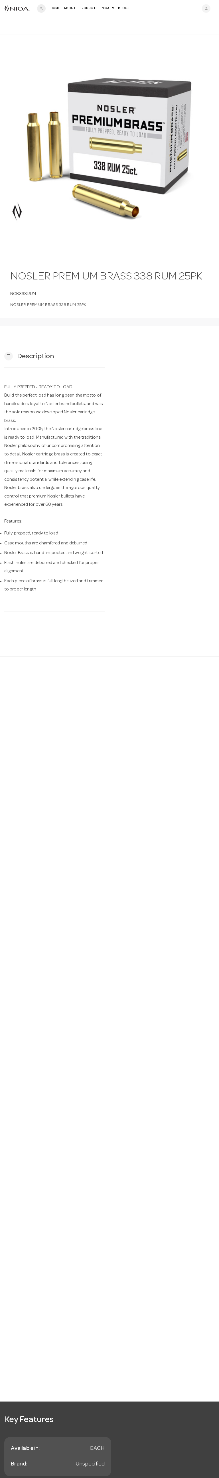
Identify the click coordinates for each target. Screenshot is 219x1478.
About (70, 8)
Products (89, 8)
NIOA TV (108, 8)
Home (55, 8)
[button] (29, 356)
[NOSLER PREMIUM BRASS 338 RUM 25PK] (109, 147)
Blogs (123, 8)
